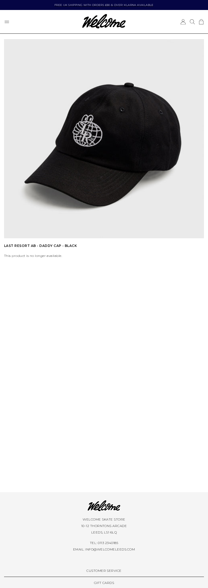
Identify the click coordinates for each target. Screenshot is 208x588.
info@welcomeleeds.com (110, 549)
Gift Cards (104, 583)
